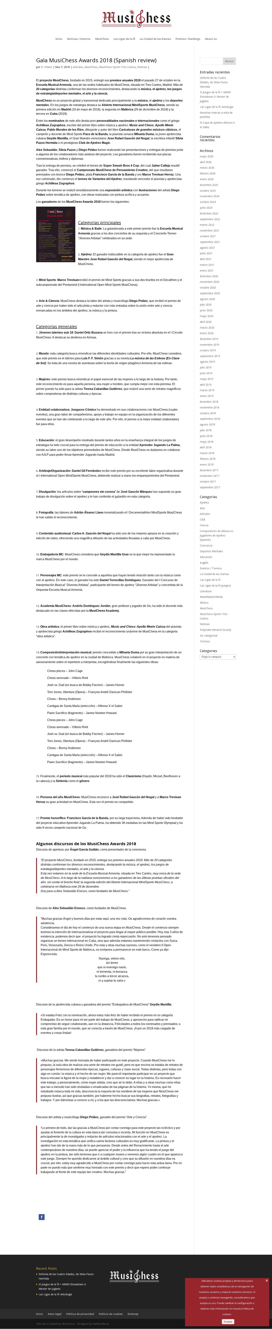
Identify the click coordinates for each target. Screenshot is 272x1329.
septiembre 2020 (210, 293)
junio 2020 (206, 310)
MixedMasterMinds (211, 597)
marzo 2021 (207, 264)
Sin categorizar (209, 635)
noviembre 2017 (209, 476)
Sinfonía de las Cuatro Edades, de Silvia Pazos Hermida (214, 82)
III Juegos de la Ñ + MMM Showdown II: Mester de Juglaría (215, 96)
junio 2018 (206, 436)
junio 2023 (206, 207)
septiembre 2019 (210, 356)
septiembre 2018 (210, 418)
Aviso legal (54, 1314)
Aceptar (228, 1321)
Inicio (59, 39)
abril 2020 (205, 322)
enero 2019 (207, 396)
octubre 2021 (208, 236)
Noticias (142, 67)
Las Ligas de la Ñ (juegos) (215, 585)
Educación (206, 557)
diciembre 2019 (209, 339)
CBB (202, 519)
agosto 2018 (207, 424)
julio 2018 (205, 430)
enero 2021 (207, 270)
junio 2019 (206, 373)
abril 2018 (205, 447)
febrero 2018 (207, 458)
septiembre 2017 (210, 487)
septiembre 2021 (210, 242)
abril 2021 (205, 259)
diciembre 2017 (209, 470)
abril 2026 (205, 162)
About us (211, 39)
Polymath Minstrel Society (215, 630)
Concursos (206, 545)
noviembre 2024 (209, 196)
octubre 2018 (208, 413)
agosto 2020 (207, 299)
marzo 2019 (207, 390)
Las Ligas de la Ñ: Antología (216, 107)
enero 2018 (207, 464)
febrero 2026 (207, 173)
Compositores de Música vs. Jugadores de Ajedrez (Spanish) (217, 535)
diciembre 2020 (209, 276)
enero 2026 (207, 179)
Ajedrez (204, 502)
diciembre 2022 (209, 213)
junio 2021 (206, 253)
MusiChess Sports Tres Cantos (117, 67)
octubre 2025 (208, 190)
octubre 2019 (208, 350)
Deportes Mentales (211, 551)
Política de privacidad (80, 1314)
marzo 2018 (207, 453)
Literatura (205, 591)
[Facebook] (42, 1217)
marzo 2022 (207, 224)
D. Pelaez (46, 67)
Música (204, 602)
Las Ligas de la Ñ (124, 39)
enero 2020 (207, 333)
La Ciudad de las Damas (155, 39)
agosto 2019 (207, 361)
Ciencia (204, 525)
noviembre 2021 (209, 230)
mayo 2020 (206, 316)
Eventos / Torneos (211, 568)
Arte (202, 508)
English (204, 562)
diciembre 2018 (209, 401)
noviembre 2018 (209, 407)
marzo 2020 (207, 327)
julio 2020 (205, 304)
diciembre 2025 (209, 185)
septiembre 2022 (210, 219)
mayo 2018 (206, 441)
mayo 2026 (206, 156)
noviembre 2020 (209, 282)
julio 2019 (205, 367)
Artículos (78, 67)
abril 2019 (205, 384)
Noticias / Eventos (78, 39)
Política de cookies (111, 1314)
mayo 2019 (206, 379)
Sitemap (132, 1314)
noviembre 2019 (209, 344)
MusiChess (102, 39)
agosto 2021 (207, 247)
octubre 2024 (208, 202)
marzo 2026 (207, 167)
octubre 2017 (208, 481)
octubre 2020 (208, 287)
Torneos (205, 641)
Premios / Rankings (188, 39)
